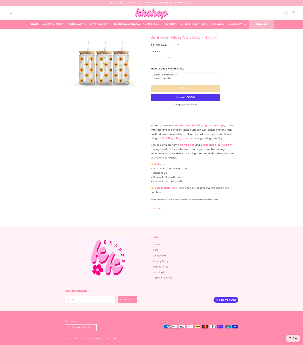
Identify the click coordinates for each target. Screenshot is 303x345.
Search (157, 244)
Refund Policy (160, 266)
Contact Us (159, 255)
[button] (11, 12)
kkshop (76, 338)
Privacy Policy (160, 261)
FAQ (155, 250)
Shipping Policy (161, 272)
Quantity (155, 51)
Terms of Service (162, 277)
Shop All (261, 24)
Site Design (88, 338)
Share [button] (157, 208)
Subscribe (127, 299)
